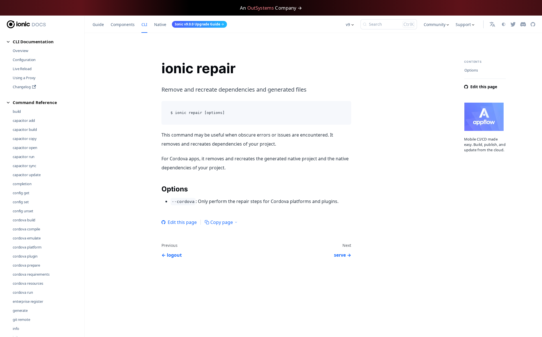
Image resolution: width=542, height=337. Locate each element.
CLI (144, 24)
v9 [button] (348, 24)
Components (123, 24)
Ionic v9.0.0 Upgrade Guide (197, 24)
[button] (42, 41)
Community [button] (434, 24)
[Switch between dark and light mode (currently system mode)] (503, 24)
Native (160, 24)
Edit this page (182, 222)
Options (471, 70)
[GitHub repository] (532, 24)
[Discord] (523, 24)
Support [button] (463, 24)
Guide (98, 24)
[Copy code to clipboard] (344, 108)
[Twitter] (513, 24)
